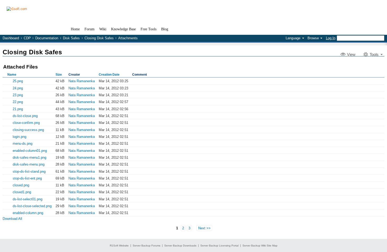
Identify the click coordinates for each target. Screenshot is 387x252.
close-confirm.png (26, 123)
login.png (19, 137)
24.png (18, 88)
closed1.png (22, 192)
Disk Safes (71, 38)
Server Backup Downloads (180, 245)
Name (11, 74)
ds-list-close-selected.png (32, 206)
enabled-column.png (28, 213)
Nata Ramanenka (81, 81)
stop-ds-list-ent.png (27, 178)
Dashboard (11, 38)
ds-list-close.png (25, 116)
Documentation (46, 38)
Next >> (204, 228)
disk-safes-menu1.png (29, 157)
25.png (18, 81)
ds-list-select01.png (27, 199)
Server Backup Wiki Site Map (259, 245)
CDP (27, 38)
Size (59, 74)
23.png (18, 95)
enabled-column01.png (30, 151)
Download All (12, 219)
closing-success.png (28, 130)
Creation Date (109, 74)
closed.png (21, 185)
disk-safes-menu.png (28, 164)
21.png (18, 109)
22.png (18, 102)
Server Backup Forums (146, 245)
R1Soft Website (119, 245)
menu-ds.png (22, 144)
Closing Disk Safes (99, 38)
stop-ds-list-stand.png (29, 171)
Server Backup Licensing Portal (219, 245)
